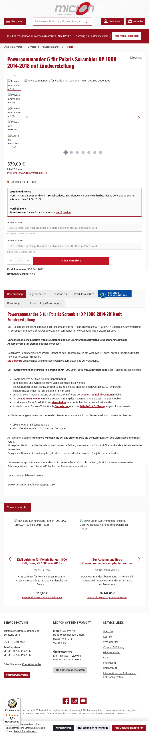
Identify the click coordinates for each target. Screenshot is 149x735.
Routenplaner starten (72, 670)
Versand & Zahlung (113, 647)
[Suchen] (88, 21)
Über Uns (108, 631)
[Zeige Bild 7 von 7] (100, 152)
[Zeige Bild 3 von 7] (77, 152)
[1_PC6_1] (83, 118)
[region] (74, 118)
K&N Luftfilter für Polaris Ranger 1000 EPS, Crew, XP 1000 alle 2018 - (42, 561)
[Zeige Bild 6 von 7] (94, 152)
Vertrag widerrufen (17, 675)
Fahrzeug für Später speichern (91, 36)
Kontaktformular (31, 664)
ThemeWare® (121, 713)
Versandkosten (66, 710)
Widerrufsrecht (111, 652)
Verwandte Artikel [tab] (17, 507)
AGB (105, 657)
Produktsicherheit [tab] (84, 294)
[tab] (15, 294)
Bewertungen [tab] (14, 303)
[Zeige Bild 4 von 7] (83, 152)
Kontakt (107, 636)
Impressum (109, 662)
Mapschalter (59, 402)
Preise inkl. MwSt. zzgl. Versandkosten (27, 172)
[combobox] (58, 21)
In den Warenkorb (71, 260)
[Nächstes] (139, 117)
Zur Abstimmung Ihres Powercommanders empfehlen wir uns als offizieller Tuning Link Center (107, 561)
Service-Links (113, 622)
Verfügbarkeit (63, 212)
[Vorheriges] (27, 117)
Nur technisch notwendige (93, 727)
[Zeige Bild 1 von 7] (65, 152)
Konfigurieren (64, 727)
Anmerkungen (15, 222)
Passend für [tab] (60, 294)
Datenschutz (110, 668)
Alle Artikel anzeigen (127, 36)
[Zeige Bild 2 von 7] (71, 152)
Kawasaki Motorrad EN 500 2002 (53, 36)
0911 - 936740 (14, 642)
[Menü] (18, 699)
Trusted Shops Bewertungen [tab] (45, 303)
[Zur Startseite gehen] (74, 9)
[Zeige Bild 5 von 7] (88, 152)
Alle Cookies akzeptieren (129, 727)
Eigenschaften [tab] (38, 294)
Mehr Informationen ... (25, 731)
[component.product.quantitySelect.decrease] (10, 261)
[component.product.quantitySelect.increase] (27, 261)
